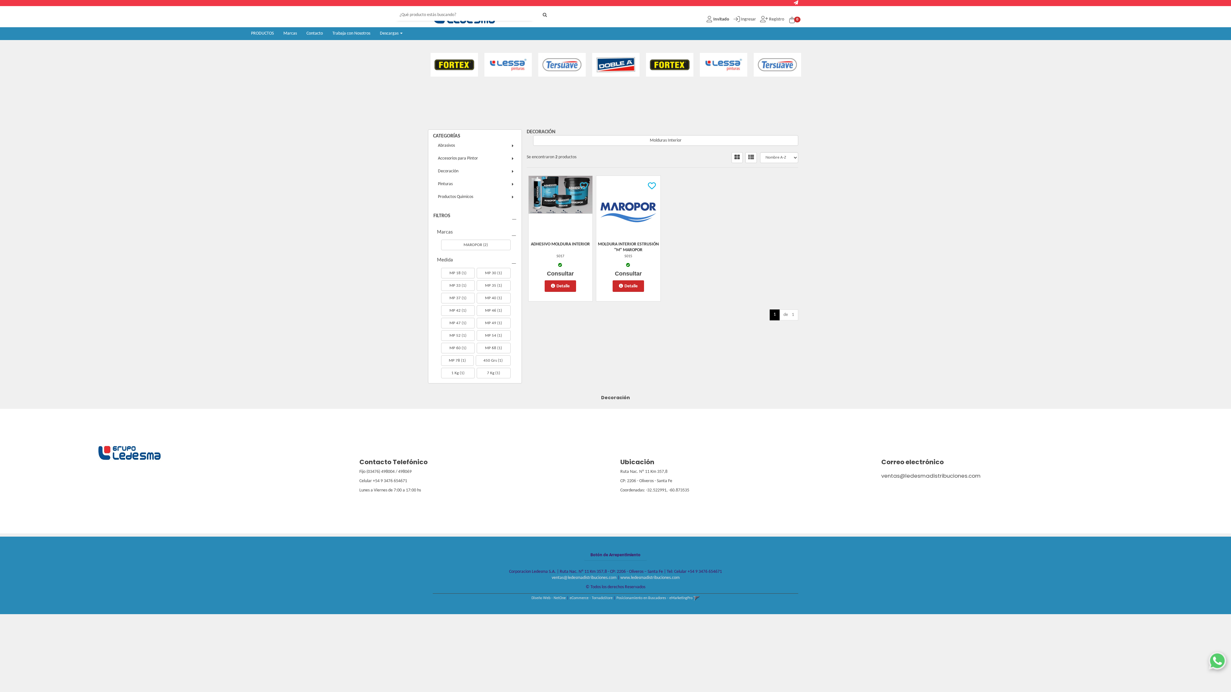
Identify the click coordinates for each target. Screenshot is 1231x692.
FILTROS (441, 215)
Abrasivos (446, 145)
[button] (796, 3)
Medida (445, 260)
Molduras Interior (666, 140)
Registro (776, 19)
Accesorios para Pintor (458, 158)
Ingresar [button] (748, 19)
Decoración (448, 171)
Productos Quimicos (455, 196)
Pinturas (445, 184)
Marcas (290, 33)
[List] (751, 157)
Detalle (563, 286)
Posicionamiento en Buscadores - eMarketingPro (654, 598)
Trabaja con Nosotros (351, 33)
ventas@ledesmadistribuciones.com (931, 476)
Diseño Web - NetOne (549, 598)
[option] (459, 65)
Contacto (314, 33)
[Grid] (737, 157)
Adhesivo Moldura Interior (560, 244)
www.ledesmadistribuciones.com (650, 577)
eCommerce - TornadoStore (591, 598)
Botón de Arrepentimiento (615, 555)
